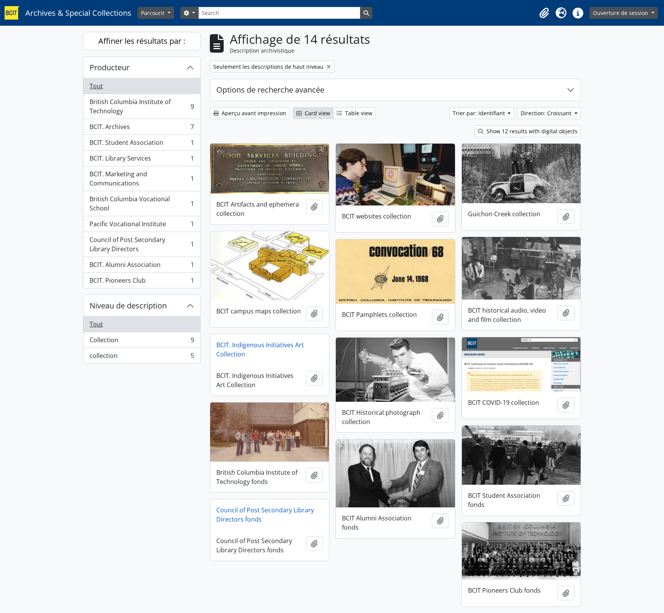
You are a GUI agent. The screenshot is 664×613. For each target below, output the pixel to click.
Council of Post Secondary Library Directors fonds (265, 515)
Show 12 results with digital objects (531, 131)
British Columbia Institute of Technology (141, 106)
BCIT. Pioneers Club (141, 282)
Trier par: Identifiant (479, 113)
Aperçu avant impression (253, 113)
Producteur (109, 67)
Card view (316, 113)
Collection (141, 342)
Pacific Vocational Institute (141, 226)
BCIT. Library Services (141, 160)
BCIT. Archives (141, 129)
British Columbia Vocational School (141, 203)
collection (141, 357)
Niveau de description (128, 305)
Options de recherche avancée (270, 89)
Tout (96, 86)
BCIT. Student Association (141, 144)
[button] (544, 13)
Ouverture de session (621, 13)
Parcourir (153, 13)
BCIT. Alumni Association (141, 266)
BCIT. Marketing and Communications (141, 178)
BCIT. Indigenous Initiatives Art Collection (260, 349)
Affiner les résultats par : (141, 41)
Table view (358, 113)
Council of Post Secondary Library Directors (141, 244)
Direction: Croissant (547, 113)
